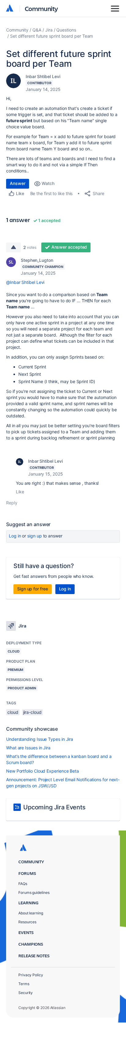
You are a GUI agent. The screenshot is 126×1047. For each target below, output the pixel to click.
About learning (30, 913)
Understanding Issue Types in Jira (39, 739)
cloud (12, 712)
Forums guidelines (34, 892)
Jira (49, 29)
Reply (11, 502)
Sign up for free (32, 588)
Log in (15, 535)
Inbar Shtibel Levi (43, 76)
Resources (27, 922)
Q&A (36, 29)
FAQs (22, 883)
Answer (17, 183)
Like (20, 491)
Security (25, 992)
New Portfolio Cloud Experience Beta (42, 771)
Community (41, 8)
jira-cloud (32, 712)
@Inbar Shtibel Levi (25, 282)
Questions (66, 29)
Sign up (34, 535)
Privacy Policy (30, 975)
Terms (23, 983)
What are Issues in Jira (28, 747)
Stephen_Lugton (37, 260)
